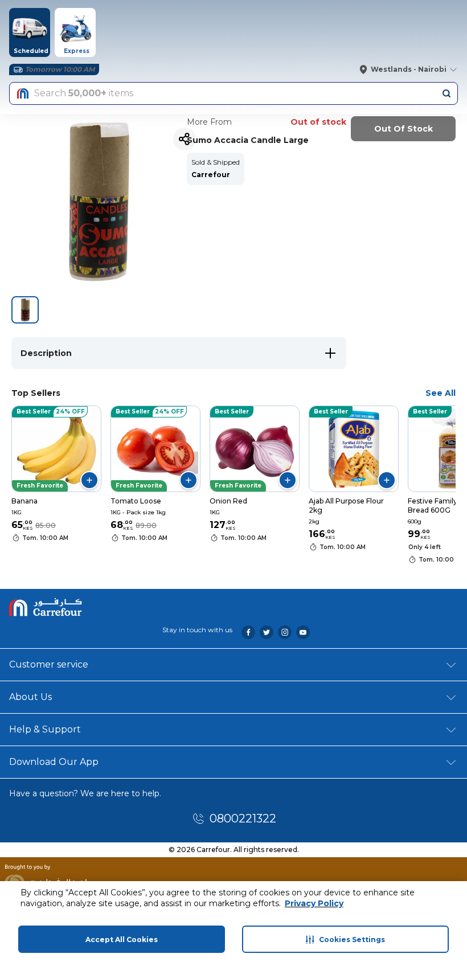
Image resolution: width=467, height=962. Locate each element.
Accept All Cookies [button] (121, 939)
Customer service (48, 664)
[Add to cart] (89, 480)
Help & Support (45, 729)
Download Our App (54, 761)
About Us (30, 696)
